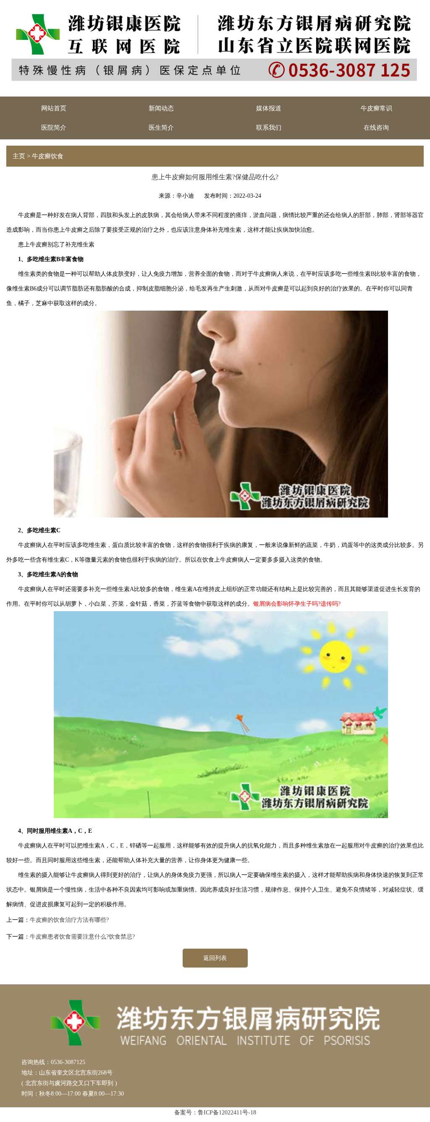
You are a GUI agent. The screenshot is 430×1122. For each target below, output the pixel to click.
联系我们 (268, 127)
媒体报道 (268, 108)
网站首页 (53, 108)
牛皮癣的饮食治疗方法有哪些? (69, 920)
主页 (19, 156)
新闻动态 (161, 108)
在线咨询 (376, 127)
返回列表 (215, 958)
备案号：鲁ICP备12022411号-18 (215, 1112)
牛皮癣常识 (376, 108)
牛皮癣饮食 (47, 156)
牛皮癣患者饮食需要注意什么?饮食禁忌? (82, 937)
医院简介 (53, 127)
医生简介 (161, 127)
